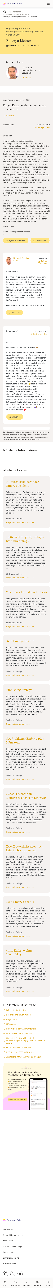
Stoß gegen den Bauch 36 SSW (19, 1033)
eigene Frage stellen (17, 240)
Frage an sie (11, 1019)
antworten (16, 312)
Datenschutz (8, 1252)
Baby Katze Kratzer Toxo (16, 1010)
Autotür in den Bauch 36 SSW (19, 1047)
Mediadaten (8, 1240)
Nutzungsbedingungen (13, 1246)
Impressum (8, 1229)
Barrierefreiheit (9, 1263)
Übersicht (10, 115)
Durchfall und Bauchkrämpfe (18, 1015)
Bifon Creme (11, 1024)
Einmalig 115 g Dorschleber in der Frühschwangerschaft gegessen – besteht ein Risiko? (25, 1041)
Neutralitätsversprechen (13, 1235)
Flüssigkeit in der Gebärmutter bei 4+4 (22, 1029)
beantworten (41, 240)
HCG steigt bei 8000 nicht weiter (20, 1052)
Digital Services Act (11, 1258)
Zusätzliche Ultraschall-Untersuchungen (23, 1057)
